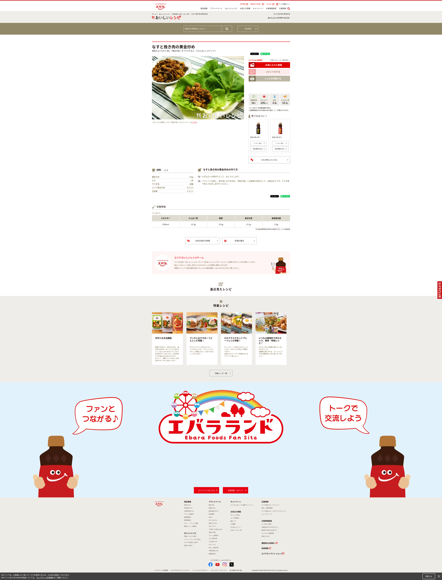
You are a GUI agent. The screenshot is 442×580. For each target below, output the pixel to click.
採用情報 (242, 4)
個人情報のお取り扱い (236, 570)
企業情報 (282, 8)
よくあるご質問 (266, 524)
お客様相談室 (271, 8)
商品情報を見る (258, 149)
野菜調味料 (187, 520)
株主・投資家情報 (267, 508)
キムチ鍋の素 (213, 538)
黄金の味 (211, 505)
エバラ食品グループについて (270, 505)
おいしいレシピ (231, 8)
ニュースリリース (267, 514)
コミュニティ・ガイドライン (219, 570)
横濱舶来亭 (212, 554)
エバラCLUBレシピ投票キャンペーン (242, 505)
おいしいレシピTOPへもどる (278, 18)
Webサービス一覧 (236, 530)
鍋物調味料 (187, 517)
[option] (167, 338)
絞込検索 (248, 29)
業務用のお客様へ (255, 4)
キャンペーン (258, 8)
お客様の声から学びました (270, 527)
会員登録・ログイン (235, 490)
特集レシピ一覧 (221, 373)
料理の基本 (239, 240)
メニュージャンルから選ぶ (192, 539)
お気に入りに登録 (273, 64)
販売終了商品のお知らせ (269, 530)
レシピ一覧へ (258, 143)
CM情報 (233, 524)
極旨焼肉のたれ (213, 511)
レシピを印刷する (273, 78)
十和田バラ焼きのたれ (215, 529)
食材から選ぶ (188, 545)
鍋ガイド (233, 521)
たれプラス (212, 526)
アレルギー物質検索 (268, 533)
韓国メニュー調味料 (190, 526)
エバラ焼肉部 (235, 518)
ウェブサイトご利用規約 (161, 570)
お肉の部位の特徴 (202, 240)
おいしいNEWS (235, 515)
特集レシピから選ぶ (190, 536)
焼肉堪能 (211, 514)
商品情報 (204, 8)
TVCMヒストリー (236, 527)
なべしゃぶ (212, 545)
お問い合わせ (266, 536)
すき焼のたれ (213, 542)
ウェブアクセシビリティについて (180, 570)
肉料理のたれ (188, 508)
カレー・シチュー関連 (191, 523)
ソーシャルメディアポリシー (200, 570)
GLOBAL (269, 4)
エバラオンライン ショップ (272, 553)
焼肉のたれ (187, 505)
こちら (194, 122)
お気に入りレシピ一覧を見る (279, 60)
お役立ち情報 (245, 8)
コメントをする (273, 71)
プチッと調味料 (189, 514)
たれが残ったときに (269, 159)
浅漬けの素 (212, 532)
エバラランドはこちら (206, 490)
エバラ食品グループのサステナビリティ (274, 511)
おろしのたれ (213, 520)
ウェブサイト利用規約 (45, 577)
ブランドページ (216, 8)
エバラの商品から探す (191, 542)
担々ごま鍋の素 (213, 548)
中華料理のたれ (189, 511)
